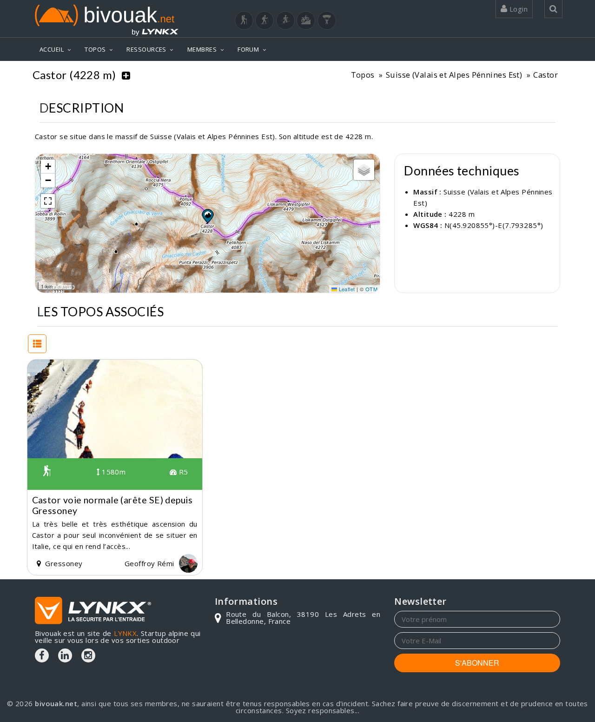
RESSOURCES (146, 49)
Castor (545, 74)
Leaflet (346, 289)
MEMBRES (202, 49)
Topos (363, 74)
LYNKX (125, 633)
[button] (207, 215)
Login (517, 8)
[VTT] (306, 20)
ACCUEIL (52, 49)
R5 (182, 471)
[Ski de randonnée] (285, 20)
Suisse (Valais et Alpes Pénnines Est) (454, 74)
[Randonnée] (244, 20)
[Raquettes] (264, 20)
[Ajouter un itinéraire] (126, 75)
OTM (371, 289)
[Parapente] (326, 20)
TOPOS (95, 49)
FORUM (248, 49)
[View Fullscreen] (48, 201)
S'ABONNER (477, 662)
